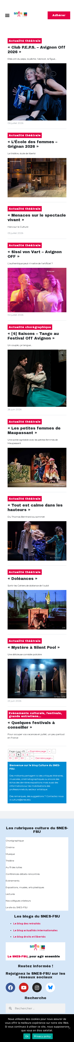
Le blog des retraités (26, 923)
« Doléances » (22, 578)
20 (16, 758)
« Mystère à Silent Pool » (34, 647)
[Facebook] (10, 987)
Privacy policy (42, 1036)
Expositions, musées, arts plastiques (25, 887)
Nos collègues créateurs (18, 900)
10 (10, 758)
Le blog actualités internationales (35, 930)
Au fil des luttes (14, 867)
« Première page (37, 751)
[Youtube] (23, 987)
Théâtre (10, 860)
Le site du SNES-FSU (17, 907)
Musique (10, 854)
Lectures (10, 894)
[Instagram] (37, 987)
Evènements (12, 880)
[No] (69, 1028)
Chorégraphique (15, 840)
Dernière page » (44, 758)
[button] (7, 15)
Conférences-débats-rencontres (23, 874)
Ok (27, 1036)
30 (22, 758)
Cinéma (10, 847)
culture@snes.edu (21, 799)
